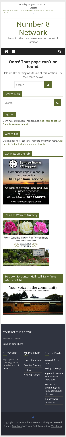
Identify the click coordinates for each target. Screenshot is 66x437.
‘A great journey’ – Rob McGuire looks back (54, 376)
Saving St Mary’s (53, 368)
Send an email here (13, 343)
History (27, 370)
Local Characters (32, 360)
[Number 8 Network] (6, 51)
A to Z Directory (32, 374)
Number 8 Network (33, 28)
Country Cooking (32, 365)
